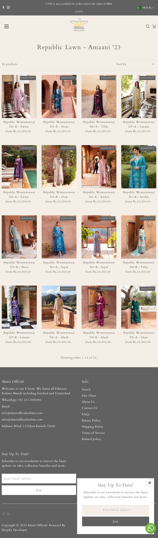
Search (86, 389)
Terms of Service (93, 433)
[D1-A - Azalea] (99, 166)
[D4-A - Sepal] (59, 237)
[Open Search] (148, 26)
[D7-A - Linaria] (138, 96)
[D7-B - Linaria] (19, 307)
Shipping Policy (92, 427)
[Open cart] (154, 26)
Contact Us (89, 408)
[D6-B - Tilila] (138, 237)
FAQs (86, 414)
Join (39, 490)
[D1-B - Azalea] (138, 166)
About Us (88, 402)
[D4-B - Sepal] (99, 237)
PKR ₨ (146, 7)
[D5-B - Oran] (59, 166)
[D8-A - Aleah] (59, 307)
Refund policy (91, 439)
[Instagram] (8, 7)
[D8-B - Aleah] (99, 307)
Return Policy (91, 420)
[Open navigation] (20, 26)
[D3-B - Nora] (19, 237)
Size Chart (89, 396)
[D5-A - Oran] (138, 307)
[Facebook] (3, 7)
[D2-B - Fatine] (19, 96)
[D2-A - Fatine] (19, 166)
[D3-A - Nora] (59, 96)
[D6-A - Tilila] (99, 96)
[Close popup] (149, 482)
